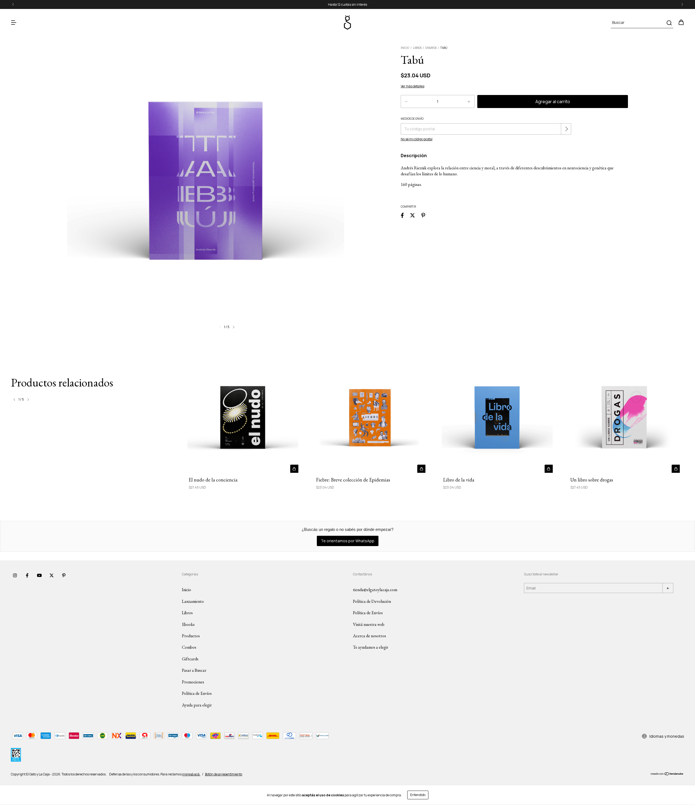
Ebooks (188, 624)
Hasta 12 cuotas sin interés (347, 4)
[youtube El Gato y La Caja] (39, 575)
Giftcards (190, 659)
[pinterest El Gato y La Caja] (64, 575)
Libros (417, 48)
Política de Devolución (372, 601)
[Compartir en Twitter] (412, 215)
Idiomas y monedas (666, 736)
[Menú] (13, 22)
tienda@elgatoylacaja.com (375, 589)
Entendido (417, 795)
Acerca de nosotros (369, 636)
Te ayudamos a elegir (370, 647)
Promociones (193, 682)
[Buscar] (668, 23)
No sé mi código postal (416, 139)
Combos (189, 647)
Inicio (405, 48)
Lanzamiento (193, 601)
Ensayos (431, 48)
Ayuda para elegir (197, 705)
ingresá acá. (191, 774)
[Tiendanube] (667, 774)
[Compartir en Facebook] (402, 215)
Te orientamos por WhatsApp (347, 540)
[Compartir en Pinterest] (423, 215)
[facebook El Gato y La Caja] (27, 575)
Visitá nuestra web (368, 624)
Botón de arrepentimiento (223, 774)
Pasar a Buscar (194, 670)
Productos (191, 636)
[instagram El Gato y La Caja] (15, 575)
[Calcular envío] (566, 129)
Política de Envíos (197, 693)
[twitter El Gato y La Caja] (52, 575)
